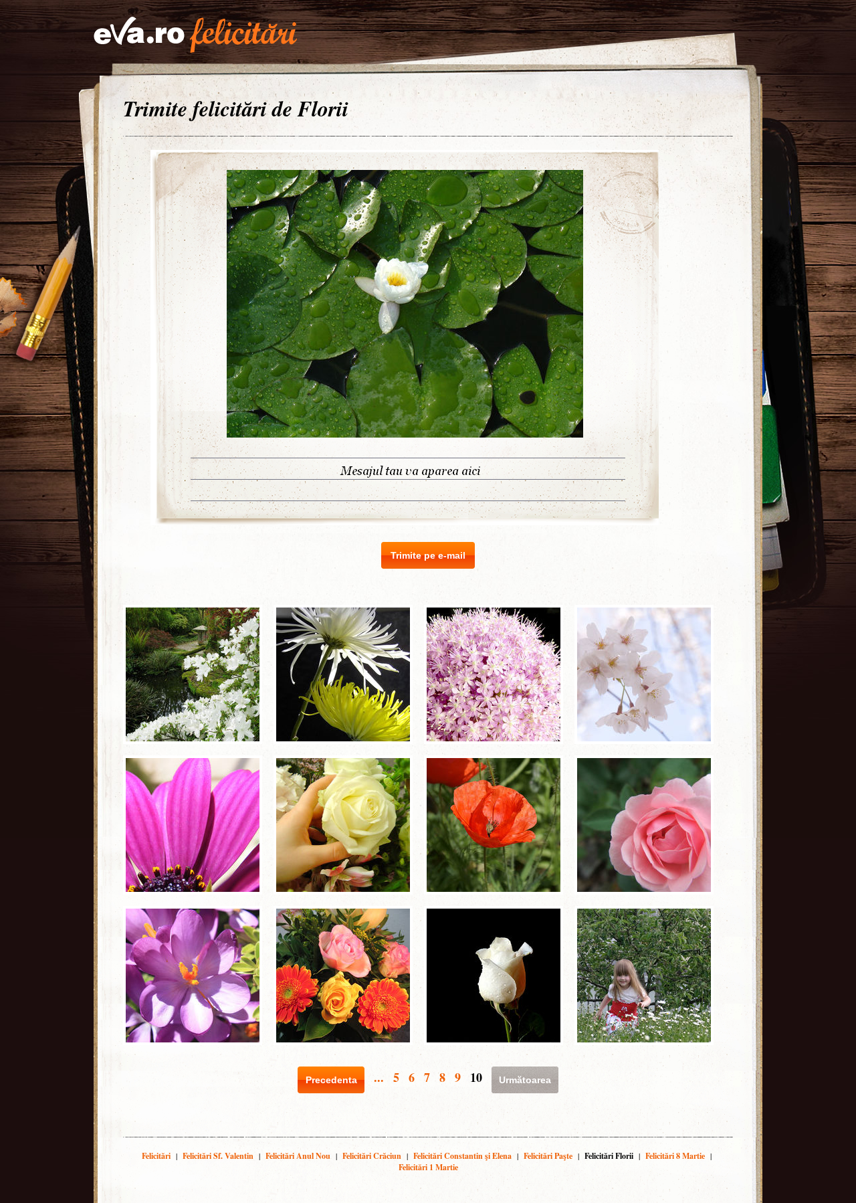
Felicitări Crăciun (371, 1156)
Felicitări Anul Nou (297, 1156)
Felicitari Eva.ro (195, 35)
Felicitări (156, 1156)
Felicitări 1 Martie (428, 1167)
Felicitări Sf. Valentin (218, 1156)
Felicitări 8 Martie (675, 1156)
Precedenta (331, 1080)
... (379, 1077)
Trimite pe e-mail (428, 555)
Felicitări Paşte (548, 1156)
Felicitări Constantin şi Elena (462, 1156)
